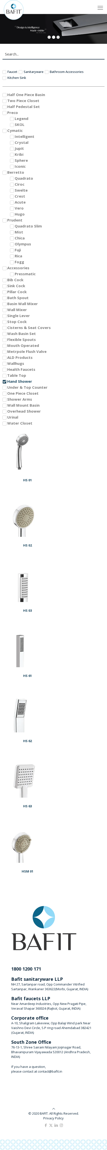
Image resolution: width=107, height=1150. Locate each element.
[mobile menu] (100, 7)
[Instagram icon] (61, 1125)
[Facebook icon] (46, 1125)
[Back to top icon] (53, 1108)
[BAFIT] (14, 6)
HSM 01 (27, 871)
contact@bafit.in (50, 1071)
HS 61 (27, 675)
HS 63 (27, 806)
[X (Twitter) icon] (51, 1125)
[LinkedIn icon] (56, 1125)
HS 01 (27, 480)
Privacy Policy (53, 1118)
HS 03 (27, 610)
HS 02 (27, 545)
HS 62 (27, 741)
